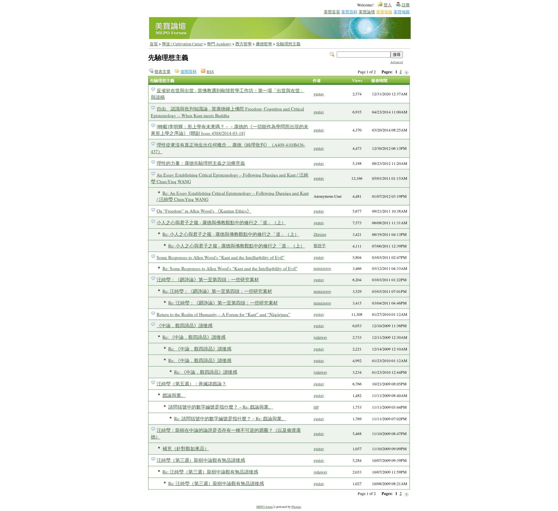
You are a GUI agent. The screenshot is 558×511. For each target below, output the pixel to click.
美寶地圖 (402, 12)
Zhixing (320, 234)
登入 (388, 5)
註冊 (406, 5)
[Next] (406, 72)
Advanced (396, 62)
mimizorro (322, 268)
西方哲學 (243, 44)
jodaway (320, 337)
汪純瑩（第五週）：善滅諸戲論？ (191, 383)
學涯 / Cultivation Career (182, 44)
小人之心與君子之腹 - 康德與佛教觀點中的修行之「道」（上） (221, 222)
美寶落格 (384, 12)
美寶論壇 (367, 12)
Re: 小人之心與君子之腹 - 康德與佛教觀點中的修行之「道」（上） (230, 234)
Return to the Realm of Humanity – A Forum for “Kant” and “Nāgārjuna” (223, 314)
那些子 (320, 245)
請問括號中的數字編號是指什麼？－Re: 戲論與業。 (220, 407)
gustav (319, 94)
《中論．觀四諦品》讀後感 (184, 325)
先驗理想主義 (288, 44)
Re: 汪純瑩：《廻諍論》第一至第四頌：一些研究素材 (217, 291)
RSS (210, 71)
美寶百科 (349, 12)
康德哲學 (264, 44)
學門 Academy (219, 44)
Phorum (296, 507)
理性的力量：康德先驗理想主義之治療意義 (201, 163)
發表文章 (162, 71)
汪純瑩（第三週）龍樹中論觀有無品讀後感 (201, 460)
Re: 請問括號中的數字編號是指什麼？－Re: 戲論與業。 (230, 418)
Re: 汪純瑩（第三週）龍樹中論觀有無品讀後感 (210, 472)
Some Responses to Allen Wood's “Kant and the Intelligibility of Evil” (221, 257)
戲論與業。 (174, 395)
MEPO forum (264, 507)
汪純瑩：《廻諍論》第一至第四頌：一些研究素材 (208, 279)
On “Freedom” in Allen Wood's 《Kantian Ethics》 (204, 211)
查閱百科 (188, 71)
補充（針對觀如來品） (185, 448)
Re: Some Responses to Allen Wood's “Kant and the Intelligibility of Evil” (230, 268)
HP (316, 407)
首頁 (154, 44)
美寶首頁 (332, 12)
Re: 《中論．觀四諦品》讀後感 (194, 337)
